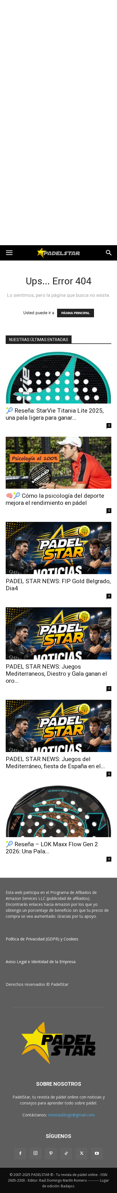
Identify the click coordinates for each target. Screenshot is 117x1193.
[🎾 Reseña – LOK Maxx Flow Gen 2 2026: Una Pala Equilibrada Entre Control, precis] (58, 811)
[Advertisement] (58, 61)
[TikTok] (66, 1153)
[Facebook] (20, 1153)
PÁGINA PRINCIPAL (75, 313)
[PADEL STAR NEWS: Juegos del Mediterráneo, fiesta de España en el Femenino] (58, 726)
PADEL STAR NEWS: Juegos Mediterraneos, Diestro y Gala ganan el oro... (56, 673)
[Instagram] (35, 1153)
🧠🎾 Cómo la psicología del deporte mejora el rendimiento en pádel (55, 499)
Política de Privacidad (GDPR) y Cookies (42, 939)
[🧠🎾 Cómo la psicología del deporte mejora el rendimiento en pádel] (58, 463)
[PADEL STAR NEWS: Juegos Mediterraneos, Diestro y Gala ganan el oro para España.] (58, 633)
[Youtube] (97, 1153)
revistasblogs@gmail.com (71, 1115)
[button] (9, 253)
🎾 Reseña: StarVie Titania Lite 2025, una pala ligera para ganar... (55, 414)
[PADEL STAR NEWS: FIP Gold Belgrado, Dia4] (58, 548)
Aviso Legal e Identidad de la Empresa (41, 961)
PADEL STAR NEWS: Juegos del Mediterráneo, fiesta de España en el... (55, 763)
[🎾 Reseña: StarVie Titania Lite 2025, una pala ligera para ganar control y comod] (58, 377)
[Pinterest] (51, 1153)
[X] (81, 1153)
